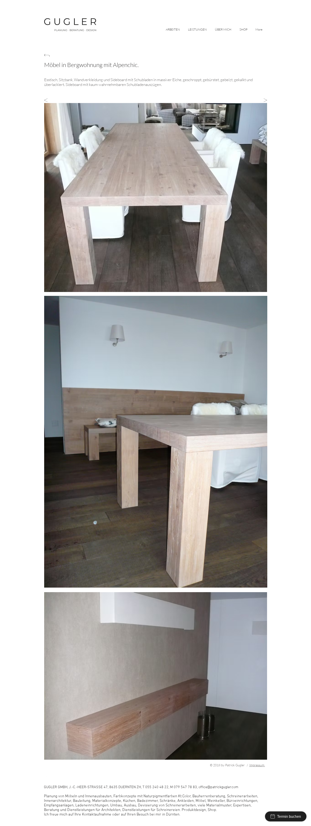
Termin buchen (289, 816)
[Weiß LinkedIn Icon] (46, 778)
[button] (198, 29)
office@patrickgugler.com (186, 765)
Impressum (257, 765)
